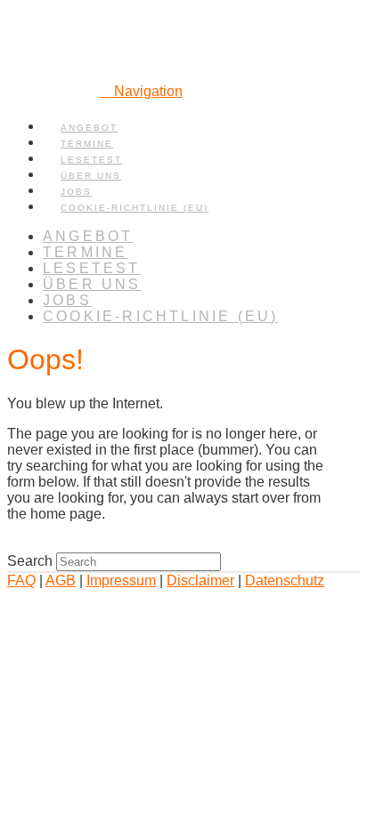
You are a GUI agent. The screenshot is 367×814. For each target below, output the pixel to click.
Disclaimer (200, 580)
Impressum (121, 580)
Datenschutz (284, 580)
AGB (60, 580)
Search (30, 560)
